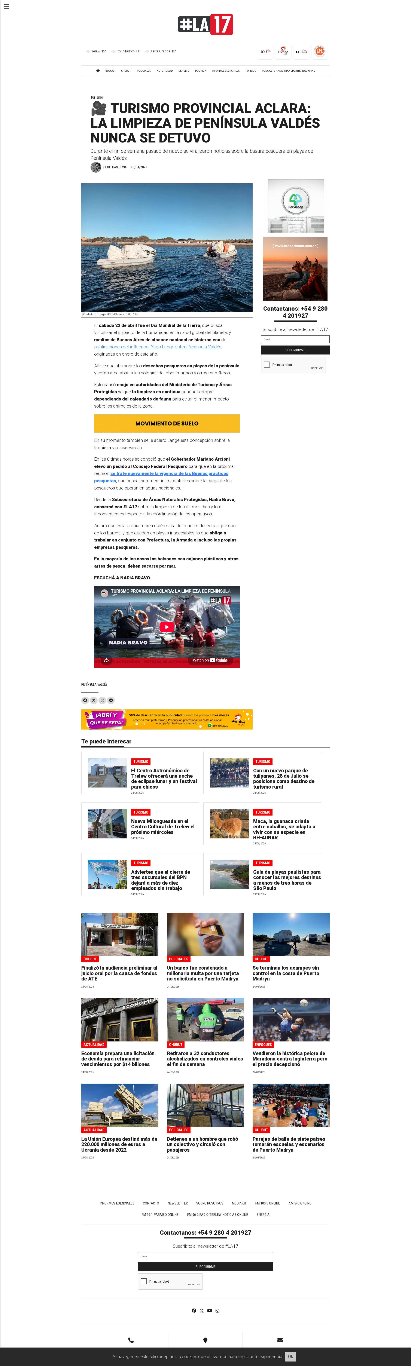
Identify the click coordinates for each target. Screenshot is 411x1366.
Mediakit (239, 1203)
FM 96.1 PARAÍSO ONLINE (160, 1214)
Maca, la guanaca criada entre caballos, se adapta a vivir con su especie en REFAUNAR (284, 830)
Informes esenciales (226, 70)
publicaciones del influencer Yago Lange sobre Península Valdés (157, 346)
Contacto (151, 1203)
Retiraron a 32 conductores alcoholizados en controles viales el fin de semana (205, 1059)
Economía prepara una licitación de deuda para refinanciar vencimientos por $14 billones (118, 1059)
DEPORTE (184, 70)
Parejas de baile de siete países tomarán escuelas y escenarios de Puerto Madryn (289, 1144)
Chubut (90, 959)
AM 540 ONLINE (300, 1203)
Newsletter (178, 1203)
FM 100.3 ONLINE (267, 1203)
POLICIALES (144, 70)
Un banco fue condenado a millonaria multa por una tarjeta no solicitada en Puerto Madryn (203, 973)
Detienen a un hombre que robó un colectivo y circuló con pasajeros (202, 1144)
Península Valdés (94, 684)
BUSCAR (110, 70)
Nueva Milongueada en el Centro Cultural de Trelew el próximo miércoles (163, 827)
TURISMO (251, 70)
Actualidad (93, 1044)
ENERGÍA (263, 1214)
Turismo (97, 97)
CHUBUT (126, 70)
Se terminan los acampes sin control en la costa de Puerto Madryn (286, 973)
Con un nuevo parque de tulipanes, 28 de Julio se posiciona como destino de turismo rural (283, 779)
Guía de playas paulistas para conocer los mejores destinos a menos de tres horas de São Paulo (287, 880)
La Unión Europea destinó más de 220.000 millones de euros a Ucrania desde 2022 (119, 1144)
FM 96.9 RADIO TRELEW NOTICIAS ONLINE (217, 1214)
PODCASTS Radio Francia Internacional (288, 70)
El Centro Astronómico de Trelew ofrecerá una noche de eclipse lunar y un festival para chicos (164, 779)
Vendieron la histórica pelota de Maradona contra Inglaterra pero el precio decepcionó (290, 1059)
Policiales (178, 959)
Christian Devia (115, 167)
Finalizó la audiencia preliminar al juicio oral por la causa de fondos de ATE (119, 973)
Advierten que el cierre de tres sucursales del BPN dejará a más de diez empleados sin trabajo (160, 880)
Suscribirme (295, 350)
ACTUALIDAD (165, 70)
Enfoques (263, 1044)
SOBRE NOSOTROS (209, 1203)
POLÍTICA (200, 70)
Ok (290, 1356)
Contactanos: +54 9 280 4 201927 (295, 312)
